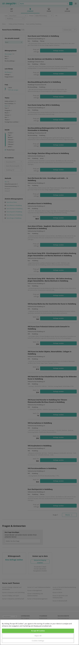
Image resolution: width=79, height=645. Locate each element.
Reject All (38, 636)
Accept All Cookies (38, 631)
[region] (39, 632)
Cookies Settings (38, 641)
